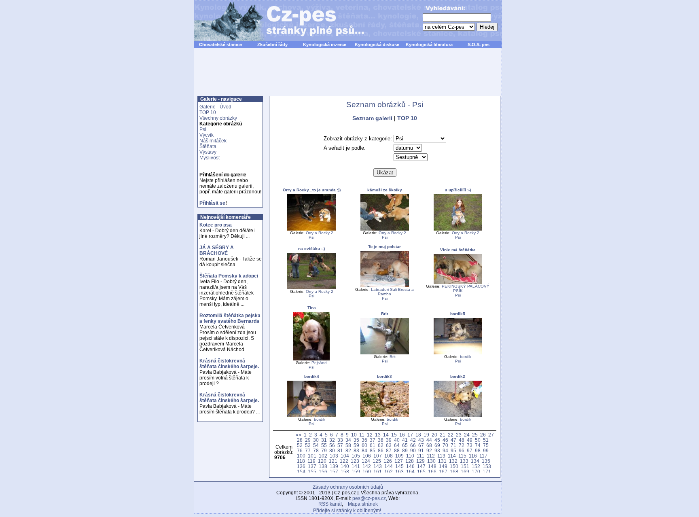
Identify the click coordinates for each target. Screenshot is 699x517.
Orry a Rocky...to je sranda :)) (312, 190)
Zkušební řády (272, 44)
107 (377, 455)
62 (380, 445)
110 (410, 455)
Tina (311, 307)
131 (442, 461)
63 (389, 445)
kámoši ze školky (384, 190)
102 (323, 455)
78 (316, 450)
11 (361, 434)
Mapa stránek (363, 504)
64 (397, 445)
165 (421, 471)
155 (312, 471)
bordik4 (311, 376)
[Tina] (311, 359)
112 (431, 455)
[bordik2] (458, 415)
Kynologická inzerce (324, 44)
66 (413, 445)
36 (364, 440)
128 (409, 461)
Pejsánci (319, 362)
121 (333, 461)
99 (486, 450)
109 (399, 455)
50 (478, 440)
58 (348, 445)
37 (372, 440)
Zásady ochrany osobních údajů (348, 487)
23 (459, 434)
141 (356, 466)
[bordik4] (311, 415)
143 (377, 466)
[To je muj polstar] (384, 286)
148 (432, 466)
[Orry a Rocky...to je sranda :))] (311, 229)
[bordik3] (384, 415)
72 (461, 445)
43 (421, 440)
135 (486, 461)
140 (345, 466)
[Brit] (384, 353)
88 (397, 450)
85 (372, 450)
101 (312, 455)
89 (405, 450)
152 (476, 466)
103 (334, 455)
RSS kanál (330, 504)
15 (394, 434)
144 (388, 466)
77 (308, 450)
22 (450, 434)
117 (483, 455)
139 (334, 466)
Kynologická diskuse (377, 44)
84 (364, 450)
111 (420, 455)
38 (380, 440)
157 (334, 471)
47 (453, 440)
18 (418, 434)
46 (445, 440)
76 (300, 450)
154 (301, 471)
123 (355, 461)
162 (388, 471)
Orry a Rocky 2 (319, 233)
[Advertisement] (348, 76)
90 (413, 450)
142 (366, 466)
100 (301, 455)
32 (332, 440)
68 (429, 445)
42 (413, 440)
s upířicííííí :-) (458, 190)
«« (298, 434)
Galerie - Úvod (215, 107)
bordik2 (457, 376)
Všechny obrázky (218, 118)
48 (461, 440)
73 (469, 445)
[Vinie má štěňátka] (458, 282)
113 (441, 455)
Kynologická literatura (429, 44)
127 (398, 461)
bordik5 (457, 313)
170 (476, 471)
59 (356, 445)
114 (452, 455)
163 (399, 471)
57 (340, 445)
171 (487, 471)
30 (316, 440)
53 (308, 445)
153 (487, 466)
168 (454, 471)
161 (377, 471)
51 (486, 440)
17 (410, 434)
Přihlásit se (212, 203)
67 (421, 445)
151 (465, 466)
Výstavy (207, 152)
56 (332, 445)
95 (453, 450)
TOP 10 (207, 112)
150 (454, 466)
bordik (465, 356)
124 (366, 461)
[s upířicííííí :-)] (458, 229)
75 (486, 445)
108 (388, 455)
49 (469, 440)
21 (442, 434)
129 (420, 461)
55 (324, 445)
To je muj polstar (384, 246)
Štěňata (207, 146)
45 (437, 440)
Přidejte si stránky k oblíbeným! (347, 510)
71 (453, 445)
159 (356, 471)
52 (300, 445)
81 (340, 450)
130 (431, 461)
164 (410, 471)
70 (445, 445)
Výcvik (206, 135)
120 (322, 461)
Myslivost (209, 158)
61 (372, 445)
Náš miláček (213, 141)
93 (437, 450)
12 (370, 434)
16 (402, 434)
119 (311, 461)
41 (405, 440)
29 (308, 440)
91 (421, 450)
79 (324, 450)
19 (426, 434)
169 (465, 471)
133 (464, 461)
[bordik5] (458, 353)
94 (445, 450)
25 (475, 434)
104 (345, 455)
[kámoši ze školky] (384, 229)
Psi (202, 129)
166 (432, 471)
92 (429, 450)
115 (462, 455)
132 (453, 461)
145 (399, 466)
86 (380, 450)
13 (378, 434)
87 (389, 450)
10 (354, 434)
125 (377, 461)
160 (366, 471)
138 (323, 466)
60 (364, 445)
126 (387, 461)
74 (478, 445)
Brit (384, 313)
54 (316, 445)
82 (348, 450)
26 (483, 434)
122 (344, 461)
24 (467, 434)
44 (429, 440)
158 (345, 471)
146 (410, 466)
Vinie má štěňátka (458, 250)
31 (324, 440)
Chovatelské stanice (220, 44)
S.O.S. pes (478, 44)
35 (356, 440)
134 (475, 461)
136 (301, 466)
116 (473, 455)
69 (437, 445)
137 (312, 466)
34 (348, 440)
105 (356, 455)
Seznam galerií (372, 118)
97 (469, 450)
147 (421, 466)
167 (443, 471)
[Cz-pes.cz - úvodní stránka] (275, 20)
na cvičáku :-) (311, 248)
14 (386, 434)
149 (443, 466)
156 (323, 471)
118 (301, 461)
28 (300, 440)
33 (340, 440)
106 (366, 455)
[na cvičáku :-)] (311, 288)
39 (389, 440)
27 (491, 434)
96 (461, 450)
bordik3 (384, 376)
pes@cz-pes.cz (369, 498)
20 (434, 434)
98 (478, 450)
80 (332, 450)
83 (356, 450)
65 (405, 445)
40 (397, 440)
